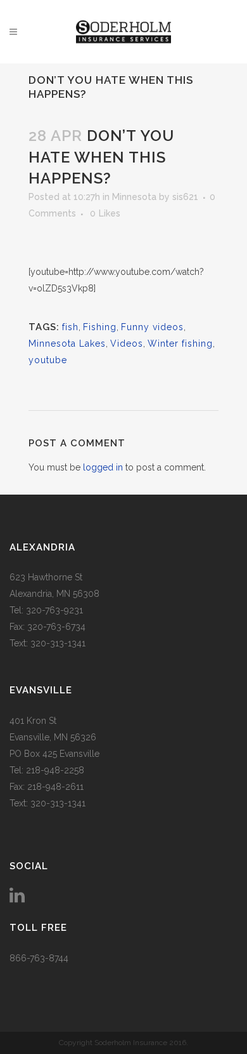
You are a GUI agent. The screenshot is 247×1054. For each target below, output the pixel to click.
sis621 (185, 197)
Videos (126, 343)
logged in (103, 467)
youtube (47, 360)
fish (70, 327)
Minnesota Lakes (67, 343)
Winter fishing (180, 343)
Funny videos (152, 327)
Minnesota (134, 197)
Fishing (100, 327)
